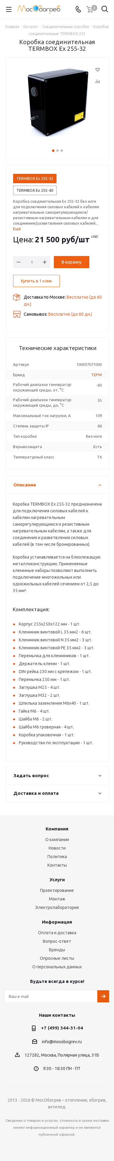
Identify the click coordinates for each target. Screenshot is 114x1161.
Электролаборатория (57, 907)
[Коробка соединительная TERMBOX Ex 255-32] (57, 102)
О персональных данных (57, 966)
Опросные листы (57, 958)
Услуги (57, 879)
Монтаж (57, 898)
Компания (57, 828)
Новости (57, 848)
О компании (57, 839)
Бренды (57, 949)
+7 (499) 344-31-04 (62, 1027)
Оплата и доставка (57, 932)
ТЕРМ (96, 375)
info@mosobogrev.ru (62, 1041)
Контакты (57, 865)
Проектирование (57, 890)
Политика (57, 856)
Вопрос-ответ (57, 941)
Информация (57, 921)
